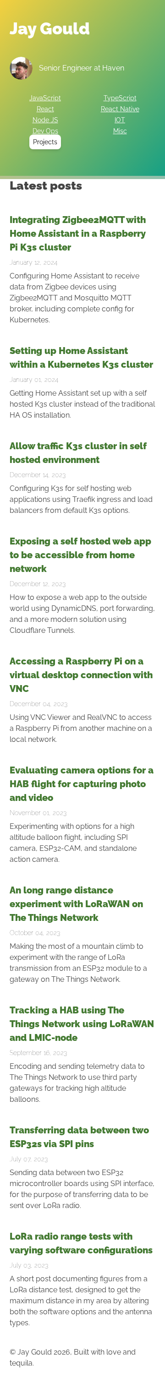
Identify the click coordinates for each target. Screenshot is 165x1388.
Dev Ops (45, 131)
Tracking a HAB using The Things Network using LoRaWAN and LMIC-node (82, 1024)
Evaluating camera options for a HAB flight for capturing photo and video (82, 784)
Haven (113, 68)
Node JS (45, 120)
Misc (120, 131)
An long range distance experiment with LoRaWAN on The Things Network (76, 904)
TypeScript (120, 98)
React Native (120, 109)
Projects (45, 142)
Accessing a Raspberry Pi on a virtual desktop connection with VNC (81, 675)
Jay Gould (50, 28)
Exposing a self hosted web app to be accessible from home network (80, 555)
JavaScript (45, 98)
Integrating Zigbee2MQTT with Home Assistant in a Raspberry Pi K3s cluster (78, 233)
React (45, 109)
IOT (120, 120)
